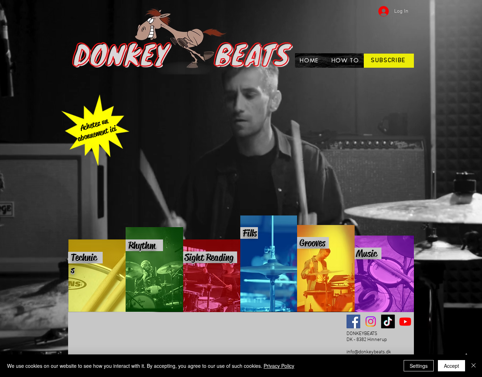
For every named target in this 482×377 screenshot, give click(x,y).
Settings (419, 365)
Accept (451, 365)
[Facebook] (353, 321)
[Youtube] (405, 321)
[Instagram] (371, 321)
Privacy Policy (279, 365)
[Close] (473, 365)
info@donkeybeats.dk (369, 352)
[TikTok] (388, 321)
